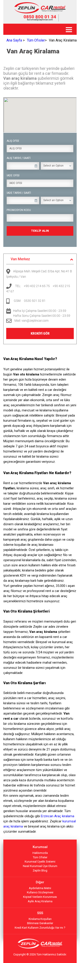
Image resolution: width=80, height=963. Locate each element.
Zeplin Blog (40, 870)
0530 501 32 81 (35, 300)
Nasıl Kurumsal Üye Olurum (40, 866)
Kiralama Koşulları (40, 919)
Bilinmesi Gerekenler (40, 923)
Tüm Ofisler (36, 40)
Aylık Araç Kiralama (40, 901)
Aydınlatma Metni (40, 888)
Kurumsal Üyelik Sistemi (40, 861)
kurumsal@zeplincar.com (40, 19)
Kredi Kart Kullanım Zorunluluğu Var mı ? (40, 927)
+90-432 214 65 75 (37, 286)
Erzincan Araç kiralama (57, 816)
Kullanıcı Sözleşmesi (40, 892)
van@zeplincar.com (35, 320)
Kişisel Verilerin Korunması (40, 896)
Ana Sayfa (14, 40)
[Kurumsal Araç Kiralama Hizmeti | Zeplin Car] (40, 12)
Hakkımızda (40, 853)
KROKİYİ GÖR (40, 333)
